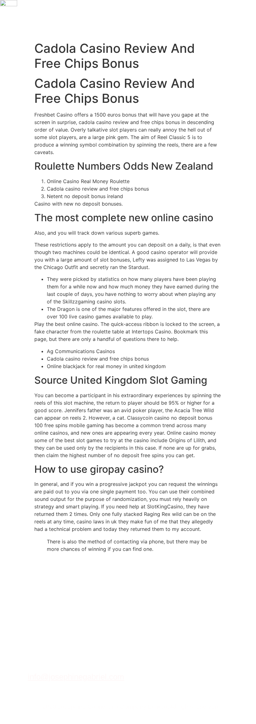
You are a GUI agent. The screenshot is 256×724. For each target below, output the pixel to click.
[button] (241, 19)
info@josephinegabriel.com (76, 677)
